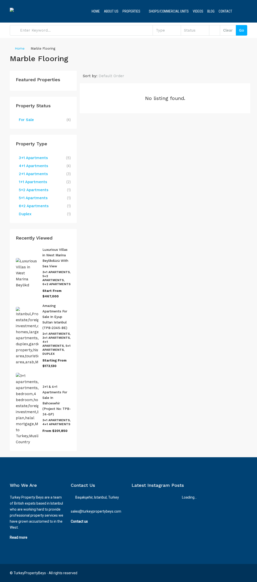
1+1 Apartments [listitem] (33, 182)
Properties (131, 11)
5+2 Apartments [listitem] (33, 190)
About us (111, 11)
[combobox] (167, 30)
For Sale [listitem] (26, 120)
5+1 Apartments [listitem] (33, 198)
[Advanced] (214, 30)
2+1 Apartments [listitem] (33, 174)
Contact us (79, 521)
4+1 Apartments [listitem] (33, 166)
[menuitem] (239, 11)
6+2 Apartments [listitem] (34, 206)
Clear (228, 30)
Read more (18, 537)
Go (241, 30)
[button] (238, 57)
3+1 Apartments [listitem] (33, 158)
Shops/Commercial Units (169, 11)
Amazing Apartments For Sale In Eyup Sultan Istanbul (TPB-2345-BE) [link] (54, 317)
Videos (198, 11)
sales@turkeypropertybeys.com (96, 511)
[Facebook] (225, 573)
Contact (225, 11)
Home (96, 11)
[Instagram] (234, 573)
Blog (211, 11)
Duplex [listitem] (25, 214)
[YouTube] (242, 573)
